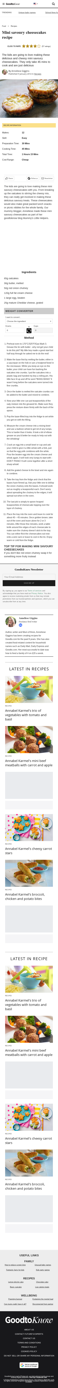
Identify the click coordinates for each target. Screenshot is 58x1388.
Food (4, 26)
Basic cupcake (16, 1287)
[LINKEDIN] (21, 625)
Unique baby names (27, 12)
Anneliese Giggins (20, 70)
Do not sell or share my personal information (29, 1356)
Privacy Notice (37, 593)
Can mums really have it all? (15, 1304)
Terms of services (35, 591)
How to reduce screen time (15, 1265)
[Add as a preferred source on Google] (29, 1365)
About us (29, 1330)
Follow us (34, 178)
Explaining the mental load (43, 1299)
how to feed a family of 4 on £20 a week (24, 653)
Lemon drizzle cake (15, 1282)
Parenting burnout (15, 1299)
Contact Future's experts (29, 1334)
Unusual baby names (43, 1265)
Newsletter (49, 178)
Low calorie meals (42, 1287)
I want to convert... (13, 317)
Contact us (29, 1338)
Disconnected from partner (43, 1304)
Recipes (14, 26)
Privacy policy (29, 1347)
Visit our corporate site (38, 1377)
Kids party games (43, 1270)
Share (10, 178)
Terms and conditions (29, 1343)
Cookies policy (29, 1351)
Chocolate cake (42, 1282)
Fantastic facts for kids (15, 1270)
